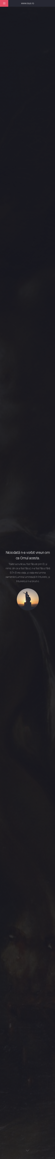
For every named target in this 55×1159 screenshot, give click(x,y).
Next (27, 1150)
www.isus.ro (27, 3)
